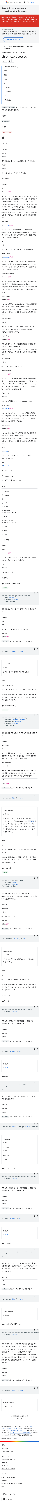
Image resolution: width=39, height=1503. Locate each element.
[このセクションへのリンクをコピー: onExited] (11, 1076)
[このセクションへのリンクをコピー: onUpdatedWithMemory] (24, 1324)
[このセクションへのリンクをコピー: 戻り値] (7, 680)
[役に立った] (21, 52)
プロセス (7, 1067)
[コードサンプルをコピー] (37, 593)
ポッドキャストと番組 (8, 1469)
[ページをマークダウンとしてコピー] (10, 60)
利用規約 (4, 1494)
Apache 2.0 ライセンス (16, 1430)
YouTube (4, 1480)
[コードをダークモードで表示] (34, 593)
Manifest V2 (10, 11)
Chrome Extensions (17, 8)
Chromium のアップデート (10, 1460)
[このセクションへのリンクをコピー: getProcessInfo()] (18, 706)
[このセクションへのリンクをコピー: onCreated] (13, 1001)
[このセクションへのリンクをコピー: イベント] (12, 996)
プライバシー (13, 1494)
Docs (4, 8)
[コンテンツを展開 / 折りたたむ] (17, 67)
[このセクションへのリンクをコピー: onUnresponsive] (17, 1168)
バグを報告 (5, 1448)
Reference (23, 11)
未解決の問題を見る (7, 1451)
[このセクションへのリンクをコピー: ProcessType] (15, 476)
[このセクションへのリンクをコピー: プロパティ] (9, 149)
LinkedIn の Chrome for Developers (12, 1483)
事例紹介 (4, 1463)
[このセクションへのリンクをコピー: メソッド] (12, 578)
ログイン (34, 2)
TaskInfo (5, 451)
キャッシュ (6, 225)
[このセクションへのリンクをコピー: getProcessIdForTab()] (22, 583)
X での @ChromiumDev (9, 1477)
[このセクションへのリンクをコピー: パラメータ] (9, 617)
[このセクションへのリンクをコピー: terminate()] (13, 868)
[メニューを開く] (3, 2)
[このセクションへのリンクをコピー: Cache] (9, 143)
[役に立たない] (23, 52)
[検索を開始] (24, 2)
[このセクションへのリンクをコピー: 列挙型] (7, 486)
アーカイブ (5, 1466)
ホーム (3, 46)
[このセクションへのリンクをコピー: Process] (10, 179)
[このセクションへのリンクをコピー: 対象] (8, 127)
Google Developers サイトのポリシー (20, 1433)
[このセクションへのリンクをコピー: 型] (6, 138)
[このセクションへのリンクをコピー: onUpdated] (13, 1243)
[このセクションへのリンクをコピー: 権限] (8, 116)
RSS (3, 1486)
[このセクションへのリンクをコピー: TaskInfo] (11, 540)
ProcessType (6, 465)
